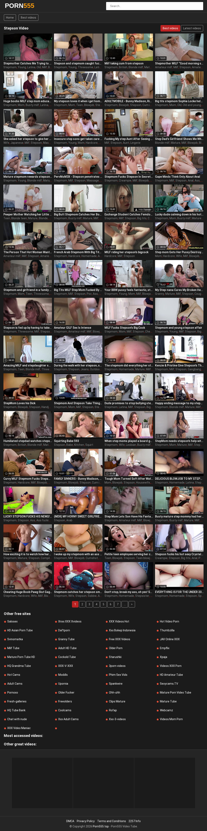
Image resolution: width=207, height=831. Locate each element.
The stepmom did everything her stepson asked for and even (129, 365)
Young (22, 67)
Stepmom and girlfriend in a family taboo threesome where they (27, 290)
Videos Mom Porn (171, 719)
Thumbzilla (167, 630)
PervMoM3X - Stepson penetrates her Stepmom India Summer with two (78, 176)
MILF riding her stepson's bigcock (126, 252)
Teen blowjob (144, 558)
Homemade (89, 256)
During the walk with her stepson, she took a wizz (78, 365)
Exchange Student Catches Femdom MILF (129, 214)
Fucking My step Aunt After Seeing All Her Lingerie (129, 139)
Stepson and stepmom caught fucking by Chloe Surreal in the (78, 63)
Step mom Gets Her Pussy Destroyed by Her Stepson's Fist (179, 252)
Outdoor (95, 369)
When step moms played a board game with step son (129, 441)
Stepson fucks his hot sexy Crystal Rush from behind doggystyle (179, 554)
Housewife (143, 482)
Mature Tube (168, 701)
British (123, 67)
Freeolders (65, 701)
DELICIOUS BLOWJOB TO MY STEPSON (179, 478)
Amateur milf (163, 67)
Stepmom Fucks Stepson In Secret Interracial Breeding (129, 176)
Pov (89, 293)
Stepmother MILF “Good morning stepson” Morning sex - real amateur (179, 63)
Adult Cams (14, 683)
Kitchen (79, 444)
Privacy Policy (86, 821)
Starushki (115, 657)
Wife (6, 142)
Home (10, 17)
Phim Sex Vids (118, 674)
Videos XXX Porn (171, 665)
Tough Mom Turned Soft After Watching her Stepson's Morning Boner (129, 478)
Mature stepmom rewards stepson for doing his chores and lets (27, 176)
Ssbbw (92, 595)
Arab (69, 520)
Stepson (185, 67)
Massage (49, 142)
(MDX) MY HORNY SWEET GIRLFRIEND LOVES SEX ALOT (78, 516)
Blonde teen (19, 218)
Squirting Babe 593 (66, 441)
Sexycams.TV (169, 683)
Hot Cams (13, 674)
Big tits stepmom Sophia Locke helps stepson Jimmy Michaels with (179, 101)
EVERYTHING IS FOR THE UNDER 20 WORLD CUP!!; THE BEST (179, 592)
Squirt (89, 444)
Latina (31, 67)
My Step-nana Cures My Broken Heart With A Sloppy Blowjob (179, 290)
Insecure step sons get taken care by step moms (78, 139)
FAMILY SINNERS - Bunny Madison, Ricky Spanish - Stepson (78, 478)
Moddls (63, 674)
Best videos (28, 17)
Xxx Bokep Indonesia (122, 630)
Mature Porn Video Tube (175, 692)
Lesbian (131, 444)
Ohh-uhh (114, 692)
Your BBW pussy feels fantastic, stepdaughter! (129, 290)
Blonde (43, 218)
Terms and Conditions (111, 821)
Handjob (46, 407)
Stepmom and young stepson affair (178, 327)
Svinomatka (15, 639)
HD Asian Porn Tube (20, 630)
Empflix (164, 648)
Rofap (113, 710)
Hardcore (92, 142)
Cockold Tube (67, 657)
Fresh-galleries (16, 701)
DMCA (70, 821)
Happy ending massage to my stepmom (179, 403)
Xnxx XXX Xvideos (69, 621)
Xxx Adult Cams (68, 719)
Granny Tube (66, 639)
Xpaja (163, 657)
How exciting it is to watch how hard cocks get (27, 554)
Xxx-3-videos (117, 719)
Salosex (12, 621)
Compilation (48, 558)
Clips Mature (117, 701)
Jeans (85, 369)
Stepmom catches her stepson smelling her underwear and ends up (78, 592)
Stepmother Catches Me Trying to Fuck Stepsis (27, 63)
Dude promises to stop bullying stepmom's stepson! (129, 403)
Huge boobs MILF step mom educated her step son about (27, 101)
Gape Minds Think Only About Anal (177, 176)
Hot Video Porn (169, 621)
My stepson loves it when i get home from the (78, 101)
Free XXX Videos (119, 639)
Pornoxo (12, 692)
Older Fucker (66, 692)
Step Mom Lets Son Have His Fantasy (129, 516)
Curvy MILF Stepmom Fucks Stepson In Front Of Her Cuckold (27, 478)
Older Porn (116, 648)
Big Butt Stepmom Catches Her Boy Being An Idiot (78, 214)
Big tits (142, 218)
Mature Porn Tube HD (21, 657)
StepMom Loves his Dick (19, 403)
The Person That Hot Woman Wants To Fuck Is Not (27, 252)
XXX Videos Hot (119, 621)
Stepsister (142, 595)
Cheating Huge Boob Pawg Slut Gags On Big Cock (27, 592)
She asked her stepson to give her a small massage (27, 139)
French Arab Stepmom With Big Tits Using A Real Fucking (78, 252)
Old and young (192, 105)
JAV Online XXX (170, 639)
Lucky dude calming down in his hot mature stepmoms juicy (179, 214)
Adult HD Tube (67, 648)
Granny (159, 293)
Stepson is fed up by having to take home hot (27, 327)
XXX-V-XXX (65, 665)
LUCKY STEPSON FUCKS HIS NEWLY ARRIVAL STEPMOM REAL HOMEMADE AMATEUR (27, 516)
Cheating (151, 331)
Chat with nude (17, 719)
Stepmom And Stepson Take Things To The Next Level (78, 403)
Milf (44, 67)
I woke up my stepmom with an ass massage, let (78, 554)
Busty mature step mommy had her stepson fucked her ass (179, 516)
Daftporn (64, 630)
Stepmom (10, 67)
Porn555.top (101, 826)
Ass (197, 180)
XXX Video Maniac (19, 728)
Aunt (126, 142)
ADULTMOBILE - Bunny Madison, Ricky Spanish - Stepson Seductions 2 (129, 101)
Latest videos (192, 28)
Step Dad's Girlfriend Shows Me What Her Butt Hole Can (179, 139)
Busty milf (32, 105)
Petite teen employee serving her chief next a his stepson (129, 554)
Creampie (125, 180)
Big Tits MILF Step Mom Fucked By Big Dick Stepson (78, 290)
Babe (69, 444)
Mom (21, 105)
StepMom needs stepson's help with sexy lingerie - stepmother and (179, 441)
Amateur (197, 67)
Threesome (85, 67)
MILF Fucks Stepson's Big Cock (125, 327)
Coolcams (64, 710)
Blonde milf (136, 67)
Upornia (63, 683)
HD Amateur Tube (171, 674)
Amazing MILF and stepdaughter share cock (27, 365)
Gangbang (194, 369)
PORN (15, 5)
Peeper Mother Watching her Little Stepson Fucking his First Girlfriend (27, 214)
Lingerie (135, 142)
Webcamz (166, 710)
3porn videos (117, 665)
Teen (79, 105)
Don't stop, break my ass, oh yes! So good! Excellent (129, 592)
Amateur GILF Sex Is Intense (72, 327)
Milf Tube (13, 648)
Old (39, 67)
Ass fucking (44, 520)
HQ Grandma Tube (19, 665)
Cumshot (92, 558)
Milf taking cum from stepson (124, 63)
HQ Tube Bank (16, 710)
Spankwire (116, 683)
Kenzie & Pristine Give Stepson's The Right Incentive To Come (179, 365)
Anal (190, 180)
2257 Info (135, 821)
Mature (149, 67)
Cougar (199, 293)
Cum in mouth (152, 105)
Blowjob (89, 105)
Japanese (17, 142)
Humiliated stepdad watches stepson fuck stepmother (27, 441)
